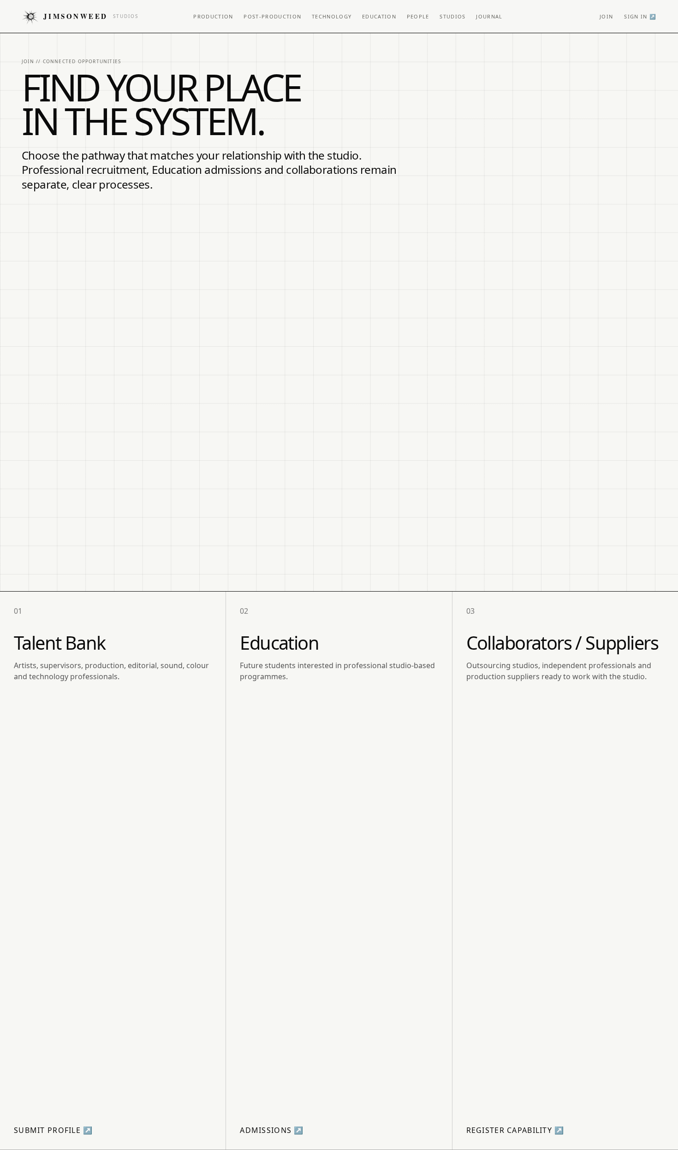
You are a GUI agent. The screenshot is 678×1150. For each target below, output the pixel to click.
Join (606, 16)
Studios (452, 16)
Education (379, 16)
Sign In (640, 16)
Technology (331, 16)
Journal (489, 16)
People (418, 16)
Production (213, 16)
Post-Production (272, 16)
